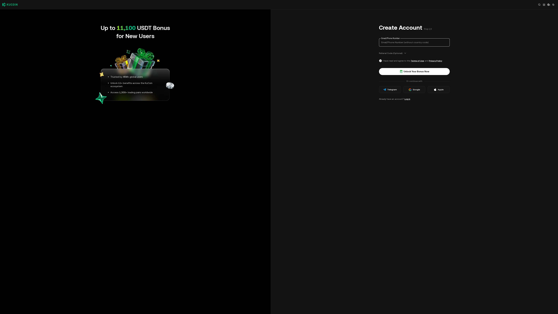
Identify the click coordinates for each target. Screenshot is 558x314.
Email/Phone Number (390, 38)
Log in (407, 99)
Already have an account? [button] (394, 99)
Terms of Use (417, 61)
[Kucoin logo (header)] (9, 4)
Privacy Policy (435, 61)
